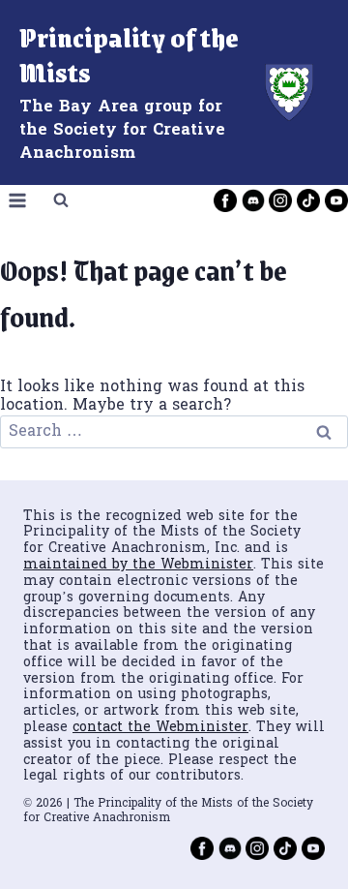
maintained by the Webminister (138, 565)
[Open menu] (18, 200)
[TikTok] (308, 200)
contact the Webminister (160, 728)
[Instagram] (280, 200)
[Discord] (253, 200)
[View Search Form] (60, 200)
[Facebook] (225, 200)
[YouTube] (336, 200)
